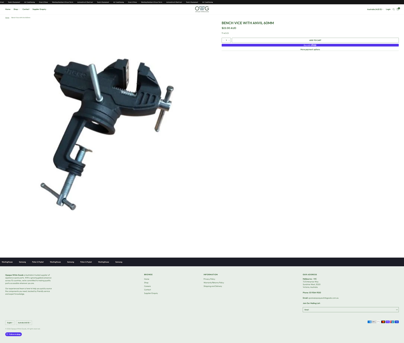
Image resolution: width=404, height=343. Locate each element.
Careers (147, 286)
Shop (16, 9)
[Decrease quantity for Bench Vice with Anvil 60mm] (223, 40)
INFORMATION (211, 274)
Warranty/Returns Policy (214, 282)
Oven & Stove (32, 2)
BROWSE (148, 274)
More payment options (310, 49)
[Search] (394, 9)
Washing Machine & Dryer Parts (51, 2)
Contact (26, 9)
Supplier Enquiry (39, 9)
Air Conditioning (19, 2)
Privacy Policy (209, 279)
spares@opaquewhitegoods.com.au (323, 298)
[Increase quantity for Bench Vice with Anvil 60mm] (229, 40)
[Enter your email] (397, 309)
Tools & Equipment (92, 2)
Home (7, 9)
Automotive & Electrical (74, 2)
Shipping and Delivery (213, 286)
